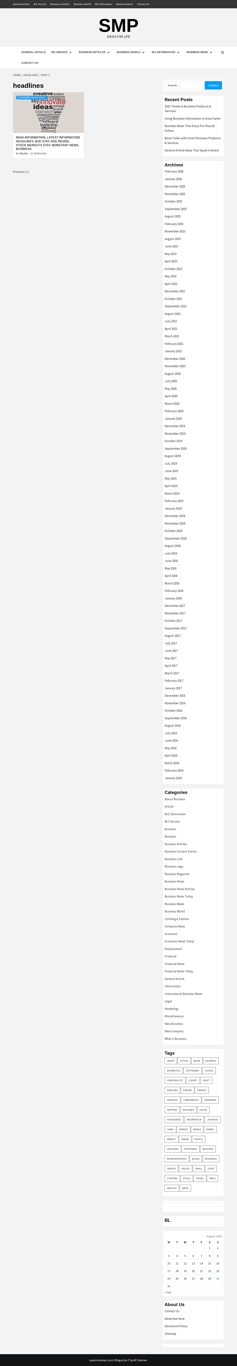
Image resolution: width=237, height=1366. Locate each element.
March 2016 (172, 763)
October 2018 (173, 531)
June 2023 (171, 246)
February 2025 (174, 224)
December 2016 (175, 696)
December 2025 (175, 186)
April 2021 (171, 329)
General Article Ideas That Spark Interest (192, 150)
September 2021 (176, 306)
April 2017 (171, 666)
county (192, 1080)
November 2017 (175, 613)
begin (197, 1060)
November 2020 (175, 366)
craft (206, 1080)
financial (172, 1100)
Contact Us (143, 4)
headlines (188, 1109)
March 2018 (172, 583)
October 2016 (173, 711)
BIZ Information (103, 4)
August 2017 (173, 636)
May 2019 (170, 478)
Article (169, 806)
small (198, 1168)
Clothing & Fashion (177, 919)
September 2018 (176, 538)
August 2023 (173, 239)
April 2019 (171, 486)
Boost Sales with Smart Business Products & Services (193, 140)
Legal (168, 1001)
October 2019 (173, 441)
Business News (124, 4)
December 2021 (175, 291)
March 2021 (172, 336)
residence (211, 1158)
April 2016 (171, 755)
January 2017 (173, 688)
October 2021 (173, 299)
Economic (171, 934)
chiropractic (175, 1080)
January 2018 (173, 598)
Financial (170, 956)
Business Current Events (181, 851)
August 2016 (173, 725)
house (203, 1109)
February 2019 (174, 501)
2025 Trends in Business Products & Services (188, 108)
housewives (174, 1119)
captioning (192, 1070)
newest (171, 1139)
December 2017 (175, 606)
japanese (212, 1119)
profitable (190, 1149)
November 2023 (175, 231)
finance (201, 1090)
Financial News (174, 964)
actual (184, 1060)
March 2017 (172, 673)
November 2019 (175, 434)
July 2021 (171, 321)
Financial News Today (179, 971)
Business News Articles (180, 889)
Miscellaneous (174, 1016)
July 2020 (171, 381)
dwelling (172, 1090)
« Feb (168, 1292)
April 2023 (171, 261)
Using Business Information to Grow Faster (193, 118)
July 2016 (171, 733)
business (211, 1060)
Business (170, 829)
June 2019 (171, 471)
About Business (175, 799)
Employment (173, 949)
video (212, 1178)
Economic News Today (32, 97)
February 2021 (174, 344)
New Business (174, 1024)
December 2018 (175, 516)
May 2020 (170, 389)
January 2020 (173, 419)
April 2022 (171, 284)
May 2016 (170, 748)
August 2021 (173, 314)
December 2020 (175, 359)
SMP (119, 25)
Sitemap (170, 1334)
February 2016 (174, 770)
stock (187, 1178)
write (185, 1188)
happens (172, 1109)
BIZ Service (40, 4)
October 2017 (173, 621)
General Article (21, 4)
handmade (210, 1100)
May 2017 (170, 658)
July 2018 (171, 553)
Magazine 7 (122, 1360)
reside (196, 1158)
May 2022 (170, 276)
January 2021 (173, 351)
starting (172, 1178)
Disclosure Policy (176, 1326)
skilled (185, 1168)
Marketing (171, 1009)
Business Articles (60, 4)
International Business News (183, 994)
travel (200, 1178)
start (211, 1168)
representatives (177, 1158)
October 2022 (173, 269)
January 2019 (173, 508)
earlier (187, 1090)
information (194, 1119)
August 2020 (173, 374)
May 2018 (170, 568)
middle (197, 1129)
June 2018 (171, 561)
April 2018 (171, 576)
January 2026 (173, 179)
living (170, 1129)
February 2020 (174, 411)
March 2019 (172, 493)
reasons (208, 1149)
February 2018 (174, 591)
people (198, 1139)
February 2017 (174, 681)
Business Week (174, 904)
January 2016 (173, 778)
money (210, 1129)
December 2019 (175, 426)
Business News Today (179, 896)
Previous (19, 171)
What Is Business (175, 1039)
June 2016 (171, 740)
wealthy (172, 1188)
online (185, 1139)
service (171, 1168)
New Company (174, 1031)
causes (209, 1070)
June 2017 (171, 651)
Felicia (24, 153)
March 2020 (172, 404)
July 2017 (171, 643)
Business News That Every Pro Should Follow (190, 128)
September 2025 (176, 209)
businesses (174, 1070)
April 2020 (171, 396)
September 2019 (176, 449)
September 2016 (176, 718)
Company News (175, 926)
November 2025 (175, 194)
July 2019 (171, 463)
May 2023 (170, 254)
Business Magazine (177, 874)
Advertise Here (175, 1319)
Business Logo (174, 866)
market (183, 1129)
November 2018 (175, 523)
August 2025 (173, 216)
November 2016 (175, 703)
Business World (82, 4)
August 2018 (173, 546)
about (171, 1060)
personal (173, 1149)
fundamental (191, 1100)
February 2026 (174, 171)
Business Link (173, 859)
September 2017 (176, 628)
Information (173, 986)
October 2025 (173, 201)
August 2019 (173, 456)
